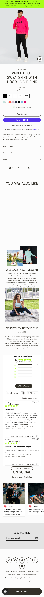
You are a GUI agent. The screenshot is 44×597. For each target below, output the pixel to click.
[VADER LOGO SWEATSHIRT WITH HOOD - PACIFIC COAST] (22, 102)
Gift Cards (14, 571)
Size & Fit (6, 159)
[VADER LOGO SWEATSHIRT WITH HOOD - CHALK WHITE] (7, 102)
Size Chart (11, 575)
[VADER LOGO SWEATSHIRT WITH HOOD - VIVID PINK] (25, 102)
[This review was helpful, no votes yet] (33, 436)
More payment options (22, 125)
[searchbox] (13, 393)
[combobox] (30, 398)
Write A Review (23, 386)
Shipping (15, 90)
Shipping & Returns (21, 578)
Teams (18, 575)
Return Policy (9, 578)
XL (20, 95)
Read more (24, 424)
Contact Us (30, 571)
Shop (7, 571)
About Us (22, 571)
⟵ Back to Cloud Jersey (22, 468)
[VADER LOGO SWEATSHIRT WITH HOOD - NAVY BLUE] (16, 102)
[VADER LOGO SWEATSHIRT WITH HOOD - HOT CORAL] (10, 102)
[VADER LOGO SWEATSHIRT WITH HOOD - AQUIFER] (4, 102)
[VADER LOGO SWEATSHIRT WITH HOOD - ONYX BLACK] (19, 102)
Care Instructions (8, 153)
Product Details (8, 146)
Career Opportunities (29, 575)
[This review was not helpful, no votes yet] (36, 436)
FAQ (37, 571)
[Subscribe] (36, 538)
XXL (26, 95)
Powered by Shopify (26, 581)
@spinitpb (28, 477)
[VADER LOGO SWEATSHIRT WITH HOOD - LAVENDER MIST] (13, 102)
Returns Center (34, 578)
